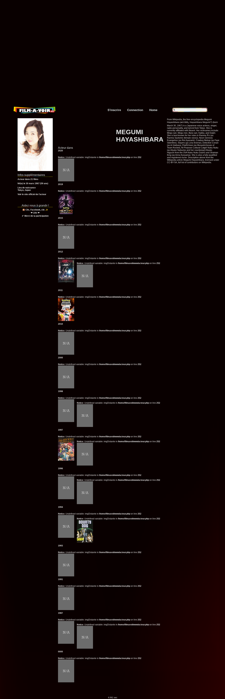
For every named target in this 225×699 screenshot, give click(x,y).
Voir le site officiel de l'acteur (32, 194)
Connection (135, 110)
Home (153, 110)
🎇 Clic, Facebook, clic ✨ (35, 210)
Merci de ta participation (36, 216)
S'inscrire (114, 110)
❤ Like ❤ (35, 213)
